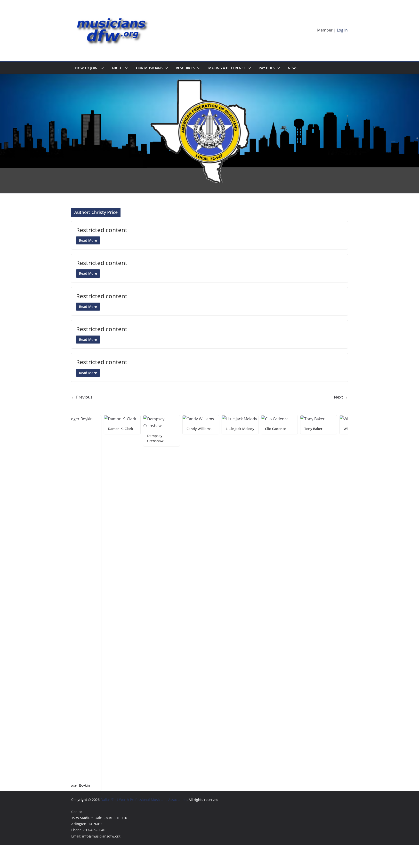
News (293, 68)
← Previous (81, 397)
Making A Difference (227, 68)
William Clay (332, 428)
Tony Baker (291, 428)
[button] (101, 68)
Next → (341, 397)
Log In (342, 30)
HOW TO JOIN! (86, 68)
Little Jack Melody (218, 428)
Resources (185, 68)
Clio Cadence (253, 428)
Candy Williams (177, 428)
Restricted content (101, 230)
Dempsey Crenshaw (133, 438)
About (117, 68)
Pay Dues (267, 68)
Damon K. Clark (98, 428)
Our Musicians (149, 68)
